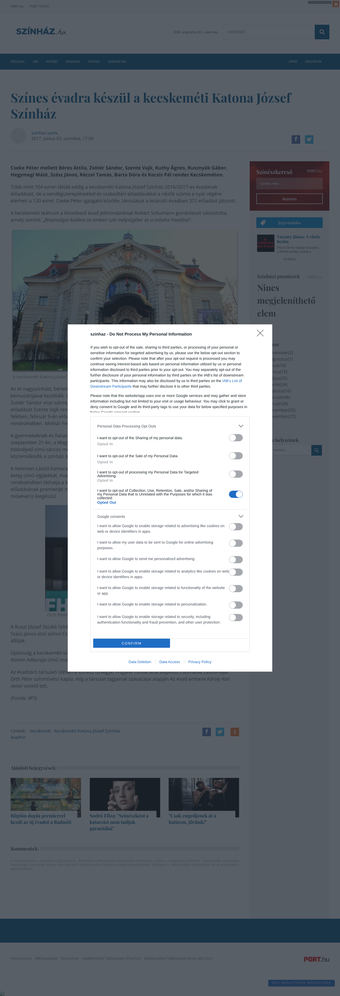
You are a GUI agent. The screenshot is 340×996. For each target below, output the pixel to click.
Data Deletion (140, 662)
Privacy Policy (199, 662)
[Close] (262, 335)
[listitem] (170, 426)
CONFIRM (132, 643)
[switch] (236, 437)
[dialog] (170, 498)
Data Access (169, 662)
